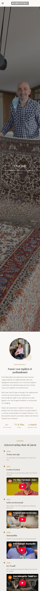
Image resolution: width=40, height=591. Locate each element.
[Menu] (3, 3)
